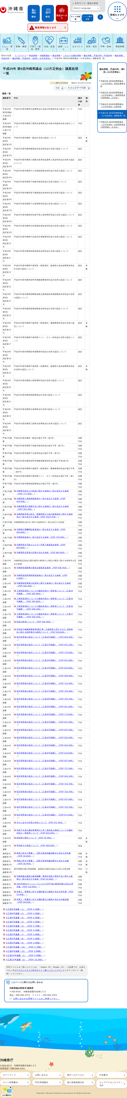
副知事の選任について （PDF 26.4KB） (34, 838)
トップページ (21, 55)
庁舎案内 (103, 1075)
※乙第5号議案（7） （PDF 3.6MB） (24, 934)
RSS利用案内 (41, 1082)
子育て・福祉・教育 (35, 47)
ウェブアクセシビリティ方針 (111, 1083)
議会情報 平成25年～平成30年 (98, 55)
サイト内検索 (75, 18)
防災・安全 (91, 46)
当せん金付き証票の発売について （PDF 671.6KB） (40, 822)
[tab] (75, 17)
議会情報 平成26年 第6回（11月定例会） (32, 58)
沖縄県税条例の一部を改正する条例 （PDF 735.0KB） (41, 537)
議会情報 (56, 55)
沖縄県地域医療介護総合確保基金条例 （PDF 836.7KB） (42, 568)
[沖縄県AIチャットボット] (6, 1091)
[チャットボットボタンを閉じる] (11, 1087)
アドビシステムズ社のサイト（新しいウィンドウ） (39, 970)
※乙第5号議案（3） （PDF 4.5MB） (24, 918)
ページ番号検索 (87, 18)
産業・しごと (63, 47)
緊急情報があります (45, 27)
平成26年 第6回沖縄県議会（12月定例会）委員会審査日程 (112, 83)
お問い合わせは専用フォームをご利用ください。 (36, 999)
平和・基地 (105, 46)
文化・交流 (49, 46)
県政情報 (120, 46)
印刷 (58, 88)
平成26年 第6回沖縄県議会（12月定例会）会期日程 (111, 105)
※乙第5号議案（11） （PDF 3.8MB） (24, 951)
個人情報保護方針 (75, 1082)
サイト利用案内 (10, 1082)
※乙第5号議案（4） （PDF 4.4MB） (24, 922)
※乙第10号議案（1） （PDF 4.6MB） (24, 955)
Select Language (82, 8)
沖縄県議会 (45, 55)
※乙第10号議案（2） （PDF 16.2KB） (25, 960)
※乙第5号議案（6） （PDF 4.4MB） (24, 930)
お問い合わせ (41, 1075)
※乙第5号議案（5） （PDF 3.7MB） (24, 926)
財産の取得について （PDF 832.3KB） (34, 622)
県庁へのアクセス (75, 1075)
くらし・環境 (7, 47)
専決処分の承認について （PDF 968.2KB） (36, 845)
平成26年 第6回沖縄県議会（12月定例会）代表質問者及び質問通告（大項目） (112, 124)
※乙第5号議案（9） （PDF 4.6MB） (24, 943)
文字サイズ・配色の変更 (86, 3)
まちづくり (77, 46)
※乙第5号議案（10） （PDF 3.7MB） (24, 947)
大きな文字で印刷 (77, 88)
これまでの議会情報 (72, 55)
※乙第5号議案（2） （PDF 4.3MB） (24, 913)
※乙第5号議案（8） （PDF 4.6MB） (24, 939)
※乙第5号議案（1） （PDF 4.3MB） (24, 909)
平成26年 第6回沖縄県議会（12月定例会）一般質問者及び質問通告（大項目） (112, 95)
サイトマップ (9, 1075)
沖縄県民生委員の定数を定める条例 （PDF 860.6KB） (41, 552)
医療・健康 (21, 46)
